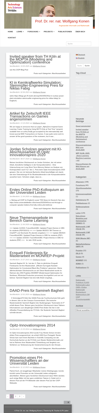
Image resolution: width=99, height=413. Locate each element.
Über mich (80, 32)
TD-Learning (80, 110)
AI (80, 77)
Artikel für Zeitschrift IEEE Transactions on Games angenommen (30, 116)
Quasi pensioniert (83, 126)
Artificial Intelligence (84, 80)
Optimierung (80, 98)
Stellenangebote (82, 207)
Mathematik (83, 92)
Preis (87, 98)
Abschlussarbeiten (83, 188)
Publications (81, 267)
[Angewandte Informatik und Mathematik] (23, 7)
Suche (87, 66)
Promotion (79, 101)
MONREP (78, 95)
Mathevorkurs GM (83, 294)
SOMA (78, 264)
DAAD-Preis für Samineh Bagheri (37, 290)
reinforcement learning (84, 107)
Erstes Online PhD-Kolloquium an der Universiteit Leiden (37, 191)
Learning (79, 89)
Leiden (85, 89)
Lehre (20, 32)
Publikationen (65, 32)
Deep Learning (81, 83)
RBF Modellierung (82, 104)
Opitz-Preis (85, 95)
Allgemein (80, 182)
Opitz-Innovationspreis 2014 (32, 325)
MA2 (77, 92)
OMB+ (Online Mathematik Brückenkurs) (81, 289)
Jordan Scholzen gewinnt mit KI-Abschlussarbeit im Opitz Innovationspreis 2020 (36, 152)
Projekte (48, 32)
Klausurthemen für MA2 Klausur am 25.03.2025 (83, 166)
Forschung (33, 32)
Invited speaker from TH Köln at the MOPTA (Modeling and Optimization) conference (35, 59)
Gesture (84, 86)
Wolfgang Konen (39, 66)
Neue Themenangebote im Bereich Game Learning (31, 219)
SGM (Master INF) (83, 238)
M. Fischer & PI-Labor (60, 411)
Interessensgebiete (84, 194)
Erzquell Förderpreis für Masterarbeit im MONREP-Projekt (37, 254)
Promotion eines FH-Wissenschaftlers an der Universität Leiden (29, 360)
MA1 (89, 89)
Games (78, 86)
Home (10, 32)
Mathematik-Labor (83, 285)
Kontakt (12, 38)
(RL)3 (77, 77)
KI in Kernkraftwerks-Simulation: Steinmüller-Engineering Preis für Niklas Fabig (36, 85)
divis (88, 83)
